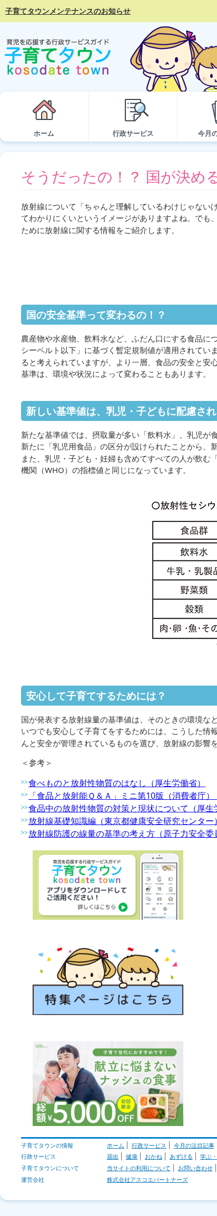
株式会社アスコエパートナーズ (147, 1179)
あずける (181, 1156)
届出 (113, 1156)
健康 (131, 1156)
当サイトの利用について (139, 1168)
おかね (153, 1156)
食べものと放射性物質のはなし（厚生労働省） (116, 783)
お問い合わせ (195, 1168)
